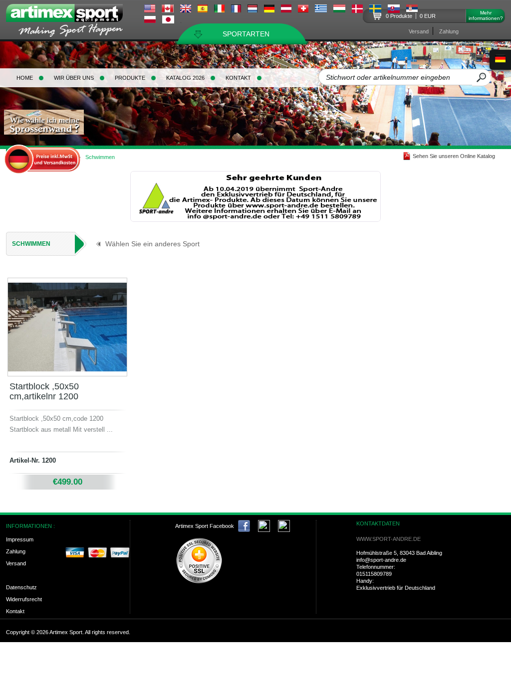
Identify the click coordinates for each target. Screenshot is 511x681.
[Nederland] (252, 10)
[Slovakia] (394, 10)
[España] (203, 10)
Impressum (19, 539)
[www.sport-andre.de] (255, 219)
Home (24, 78)
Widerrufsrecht (24, 599)
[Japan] (168, 21)
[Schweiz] (303, 10)
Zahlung (449, 31)
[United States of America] (149, 10)
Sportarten (246, 34)
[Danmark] (357, 10)
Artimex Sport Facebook (204, 526)
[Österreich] (286, 10)
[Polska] (150, 20)
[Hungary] (339, 10)
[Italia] (219, 10)
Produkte (130, 78)
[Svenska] (375, 10)
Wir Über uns (74, 78)
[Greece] (321, 10)
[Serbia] (412, 9)
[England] (185, 10)
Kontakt (238, 78)
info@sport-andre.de (381, 560)
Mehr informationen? (486, 15)
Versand (419, 31)
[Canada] (168, 10)
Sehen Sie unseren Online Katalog (454, 156)
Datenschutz (21, 587)
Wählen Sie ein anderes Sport (152, 244)
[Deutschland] (269, 10)
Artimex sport (70, 22)
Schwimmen (31, 243)
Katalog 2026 (185, 78)
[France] (236, 10)
